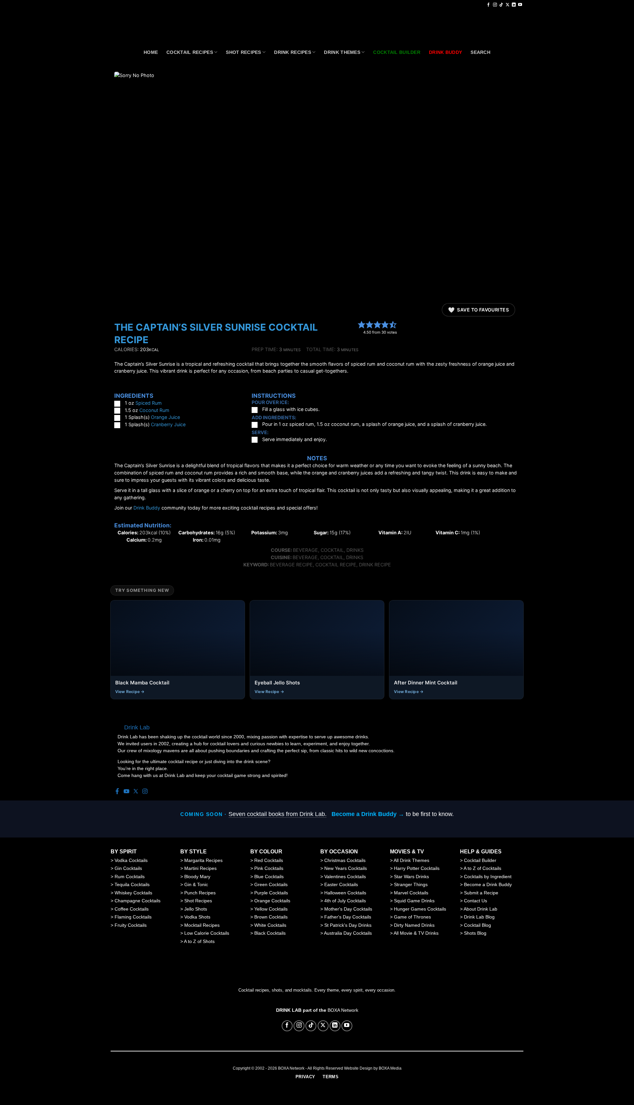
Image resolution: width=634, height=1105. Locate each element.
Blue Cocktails (269, 876)
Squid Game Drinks (414, 900)
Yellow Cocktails (271, 909)
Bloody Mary (197, 876)
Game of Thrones (412, 917)
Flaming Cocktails (133, 917)
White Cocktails (270, 925)
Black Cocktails (270, 933)
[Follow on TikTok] (501, 5)
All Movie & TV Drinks (416, 933)
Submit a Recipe (481, 892)
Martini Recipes (200, 868)
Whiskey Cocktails (133, 892)
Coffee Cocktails (132, 909)
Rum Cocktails (130, 876)
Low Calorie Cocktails (206, 933)
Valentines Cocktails (345, 876)
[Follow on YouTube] (520, 5)
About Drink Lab (480, 909)
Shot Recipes (243, 52)
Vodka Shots (197, 917)
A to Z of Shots (199, 941)
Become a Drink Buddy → (368, 814)
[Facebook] (117, 791)
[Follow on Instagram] (495, 5)
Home (151, 52)
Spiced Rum (148, 403)
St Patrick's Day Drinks (347, 925)
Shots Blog (475, 933)
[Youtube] (126, 791)
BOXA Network (343, 1010)
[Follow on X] (508, 5)
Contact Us (475, 900)
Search (480, 52)
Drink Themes (342, 52)
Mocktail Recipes (202, 925)
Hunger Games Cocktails (420, 909)
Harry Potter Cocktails (417, 868)
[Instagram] (145, 791)
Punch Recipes (200, 892)
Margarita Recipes (203, 860)
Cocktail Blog (477, 925)
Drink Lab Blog (479, 917)
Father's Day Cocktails (347, 917)
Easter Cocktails (341, 884)
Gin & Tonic (196, 884)
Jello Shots (195, 909)
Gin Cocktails (128, 868)
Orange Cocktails (272, 900)
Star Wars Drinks (411, 876)
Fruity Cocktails (131, 925)
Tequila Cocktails (132, 884)
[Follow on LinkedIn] (514, 5)
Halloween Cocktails (345, 892)
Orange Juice (165, 417)
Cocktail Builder (480, 860)
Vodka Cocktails (131, 860)
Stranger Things (411, 884)
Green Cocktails (271, 884)
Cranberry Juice (168, 424)
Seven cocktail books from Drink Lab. (278, 814)
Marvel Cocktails (411, 892)
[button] (362, 324)
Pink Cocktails (268, 868)
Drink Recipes (292, 52)
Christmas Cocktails (345, 860)
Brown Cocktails (271, 917)
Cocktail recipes (189, 52)
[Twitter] (136, 791)
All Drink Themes (411, 860)
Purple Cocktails (271, 892)
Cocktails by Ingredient (487, 876)
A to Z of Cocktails (482, 868)
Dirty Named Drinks (414, 925)
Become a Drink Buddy (488, 884)
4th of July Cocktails (345, 900)
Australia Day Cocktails (348, 933)
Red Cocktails (268, 860)
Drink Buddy (146, 508)
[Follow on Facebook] (488, 5)
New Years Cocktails (345, 868)
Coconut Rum (154, 410)
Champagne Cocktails (137, 900)
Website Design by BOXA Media (373, 1068)
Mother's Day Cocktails (348, 909)
